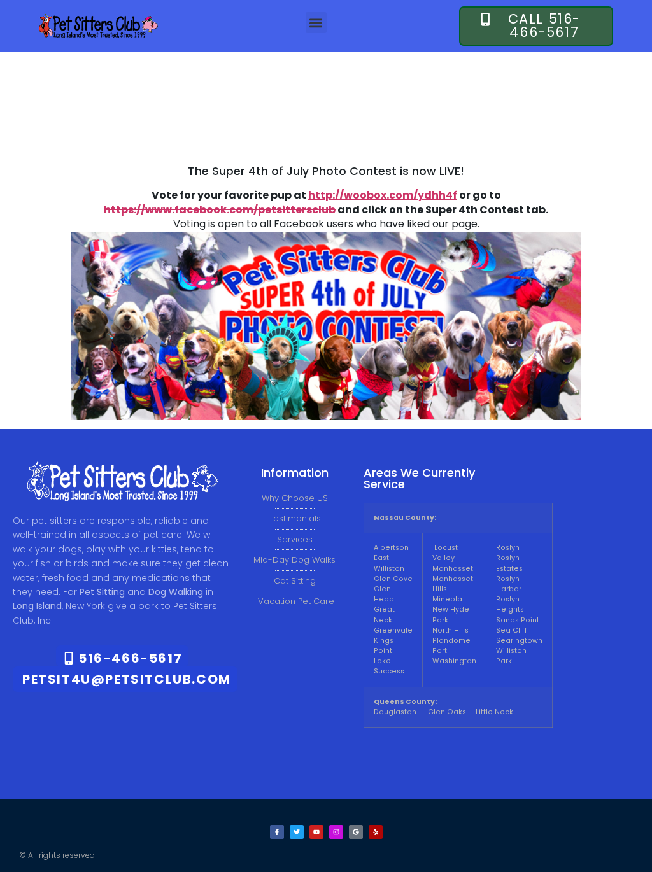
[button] (316, 22)
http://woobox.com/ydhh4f (382, 195)
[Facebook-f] (277, 832)
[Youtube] (316, 832)
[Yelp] (376, 832)
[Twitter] (297, 832)
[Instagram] (336, 832)
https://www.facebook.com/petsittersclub (220, 209)
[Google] (356, 832)
